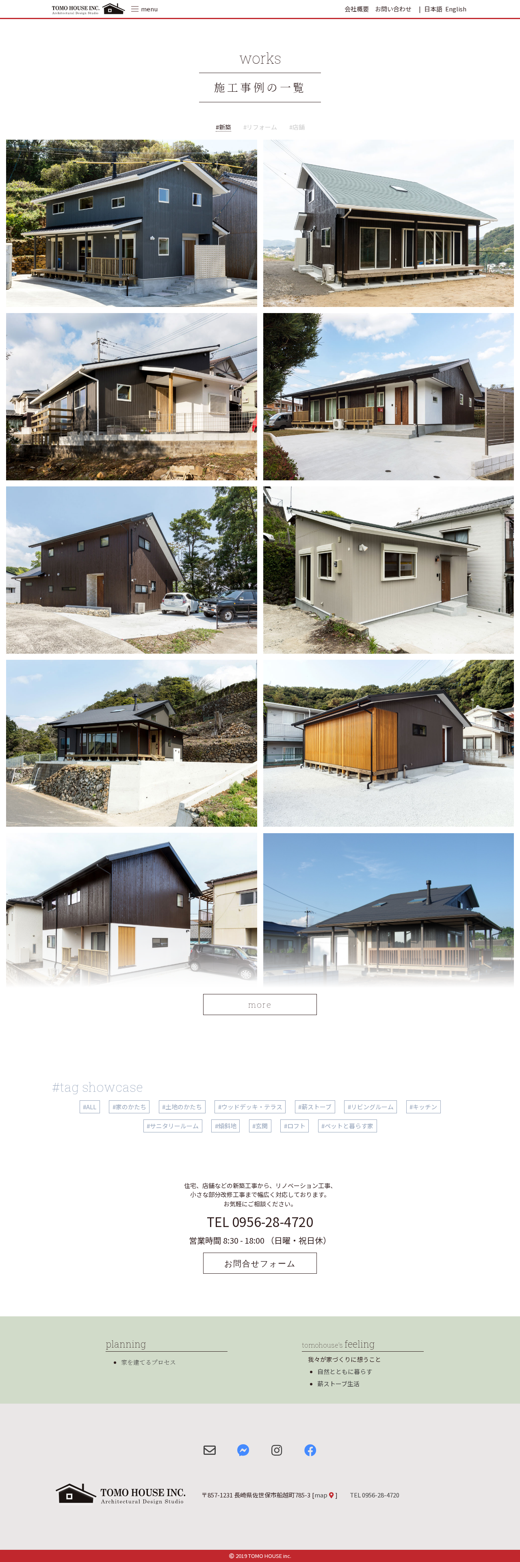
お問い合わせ (393, 8)
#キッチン (423, 1106)
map (320, 1495)
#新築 (223, 127)
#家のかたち (129, 1106)
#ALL (89, 1106)
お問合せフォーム (260, 1263)
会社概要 (356, 8)
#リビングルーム (371, 1106)
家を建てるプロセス (148, 1362)
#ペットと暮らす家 (347, 1125)
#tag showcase (97, 1086)
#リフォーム (260, 127)
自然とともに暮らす (344, 1371)
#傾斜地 (225, 1125)
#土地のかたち (182, 1106)
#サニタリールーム (173, 1125)
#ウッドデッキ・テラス (250, 1106)
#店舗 (297, 127)
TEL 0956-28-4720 (260, 1221)
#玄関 (260, 1125)
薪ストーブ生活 (338, 1383)
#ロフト (295, 1125)
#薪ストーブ (315, 1106)
